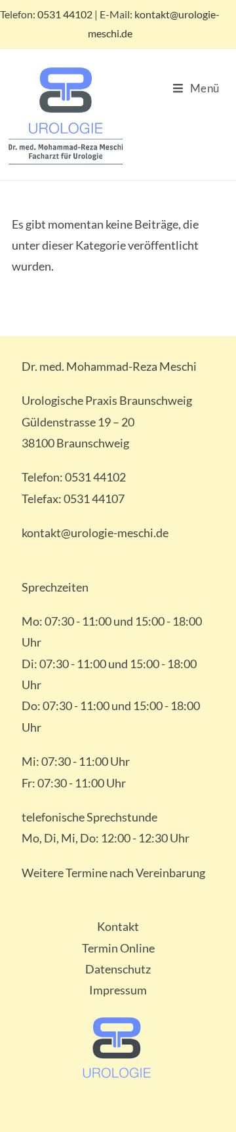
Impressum (118, 990)
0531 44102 (64, 14)
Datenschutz (118, 969)
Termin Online (118, 948)
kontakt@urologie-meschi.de (95, 532)
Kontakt (118, 926)
